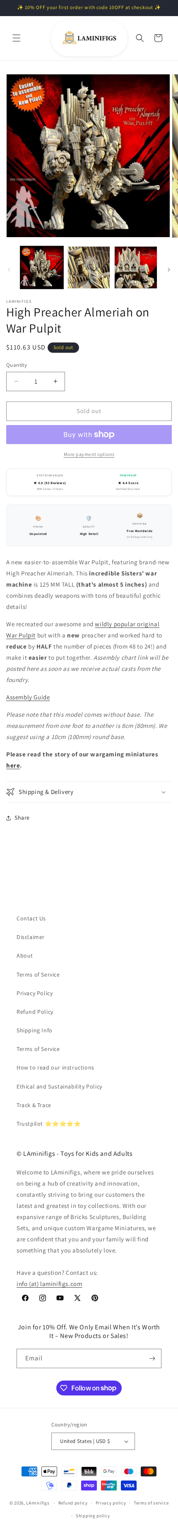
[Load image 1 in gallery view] (41, 267)
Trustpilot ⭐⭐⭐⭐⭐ (49, 1123)
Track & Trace (34, 1105)
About (25, 955)
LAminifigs (37, 1503)
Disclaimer (31, 937)
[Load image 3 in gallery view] (135, 267)
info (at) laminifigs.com (49, 1284)
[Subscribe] (152, 1358)
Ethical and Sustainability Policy (59, 1086)
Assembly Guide (28, 697)
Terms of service (151, 1503)
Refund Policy (35, 1011)
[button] (16, 38)
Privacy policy (111, 1503)
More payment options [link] (89, 454)
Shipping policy (93, 1516)
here (13, 765)
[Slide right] (169, 270)
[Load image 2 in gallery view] (89, 267)
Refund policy (73, 1503)
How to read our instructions (55, 1067)
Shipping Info (35, 1030)
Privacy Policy (35, 993)
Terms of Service (38, 974)
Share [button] (22, 817)
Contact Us (31, 918)
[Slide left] (9, 270)
